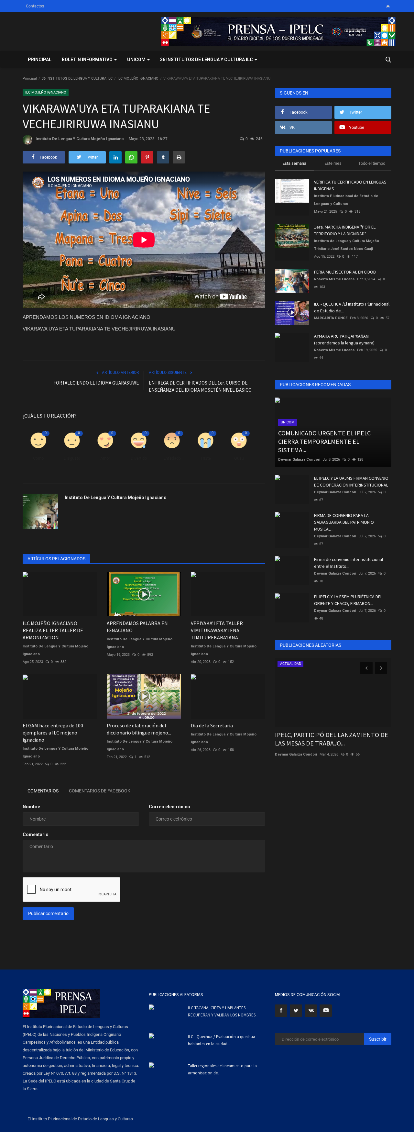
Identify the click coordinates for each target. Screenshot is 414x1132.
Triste (205, 458)
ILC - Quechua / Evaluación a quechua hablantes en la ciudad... (221, 1040)
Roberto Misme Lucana (334, 279)
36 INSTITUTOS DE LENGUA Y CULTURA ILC (77, 78)
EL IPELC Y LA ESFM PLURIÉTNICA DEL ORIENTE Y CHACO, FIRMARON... (348, 600)
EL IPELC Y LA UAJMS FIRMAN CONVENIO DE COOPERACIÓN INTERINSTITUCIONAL (351, 481)
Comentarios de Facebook (99, 790)
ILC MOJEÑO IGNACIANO (137, 78)
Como (38, 458)
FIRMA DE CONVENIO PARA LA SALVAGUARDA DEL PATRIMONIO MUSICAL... (344, 522)
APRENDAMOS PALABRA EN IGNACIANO (137, 626)
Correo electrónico (169, 806)
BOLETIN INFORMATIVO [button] (88, 59)
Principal (39, 59)
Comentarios (43, 790)
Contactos (35, 6)
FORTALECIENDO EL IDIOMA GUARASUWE (96, 383)
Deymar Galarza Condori (299, 459)
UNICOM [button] (137, 59)
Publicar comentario (48, 913)
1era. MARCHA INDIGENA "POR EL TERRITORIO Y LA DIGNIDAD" (345, 230)
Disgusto (72, 458)
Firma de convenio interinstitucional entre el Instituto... (348, 562)
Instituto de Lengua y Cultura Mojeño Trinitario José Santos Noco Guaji (346, 245)
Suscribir (378, 1039)
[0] (387, 6)
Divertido (139, 458)
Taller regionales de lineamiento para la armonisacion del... (222, 1069)
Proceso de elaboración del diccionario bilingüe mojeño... (139, 729)
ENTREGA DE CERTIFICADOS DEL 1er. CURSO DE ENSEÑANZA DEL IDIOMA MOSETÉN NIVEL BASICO (200, 386)
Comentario (36, 834)
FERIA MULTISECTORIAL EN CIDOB (345, 272)
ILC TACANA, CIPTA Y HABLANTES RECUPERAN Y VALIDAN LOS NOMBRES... (223, 1011)
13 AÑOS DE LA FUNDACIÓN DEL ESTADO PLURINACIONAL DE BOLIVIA (331, 739)
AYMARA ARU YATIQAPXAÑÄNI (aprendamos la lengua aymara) (344, 339)
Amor (105, 458)
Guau (239, 458)
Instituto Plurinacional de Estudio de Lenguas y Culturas (346, 200)
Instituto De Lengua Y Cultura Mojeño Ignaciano (80, 139)
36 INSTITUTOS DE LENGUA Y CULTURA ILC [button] (207, 59)
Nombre (31, 806)
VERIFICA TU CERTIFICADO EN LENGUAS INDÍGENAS (350, 185)
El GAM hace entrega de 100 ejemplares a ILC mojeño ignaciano (53, 732)
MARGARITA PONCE (330, 318)
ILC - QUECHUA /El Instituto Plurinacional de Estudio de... (351, 307)
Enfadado (172, 458)
